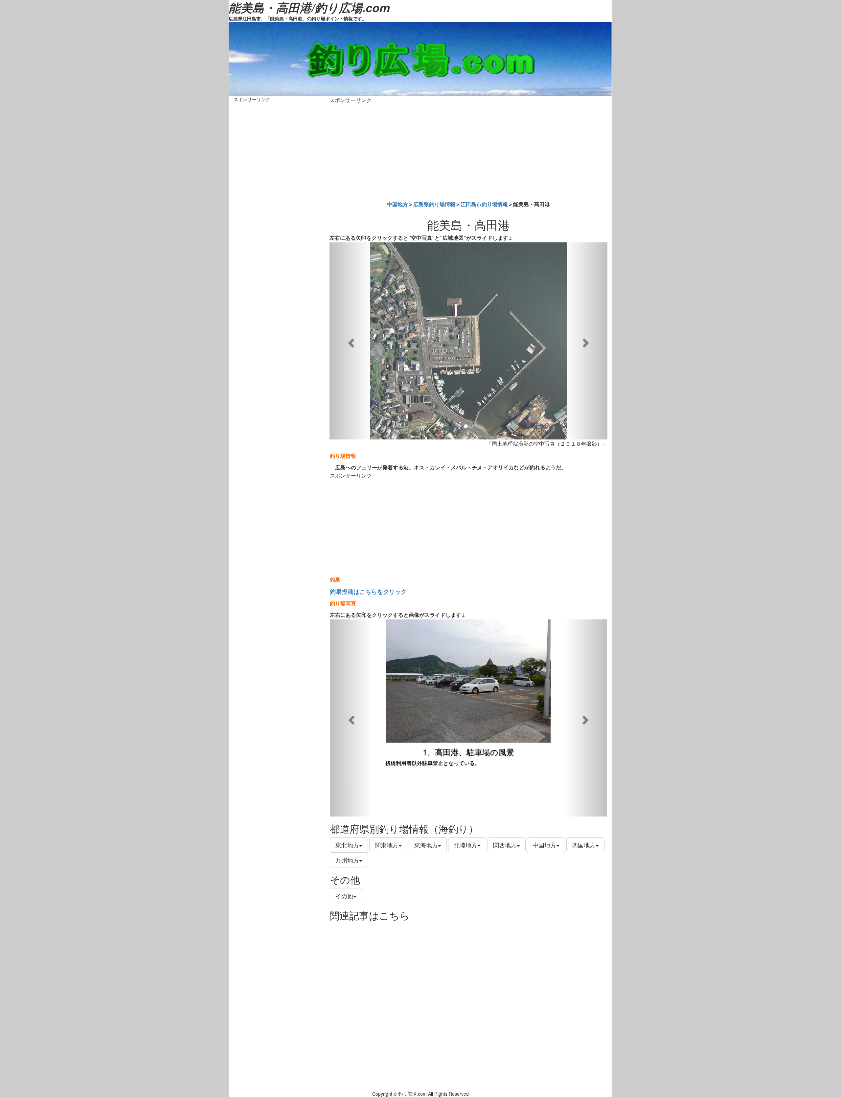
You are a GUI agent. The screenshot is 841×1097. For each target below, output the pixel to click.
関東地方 (386, 844)
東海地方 (426, 844)
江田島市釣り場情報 (484, 204)
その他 (344, 895)
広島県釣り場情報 (434, 204)
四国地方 (584, 844)
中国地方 (397, 204)
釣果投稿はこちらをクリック (368, 591)
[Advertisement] (468, 151)
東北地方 (347, 844)
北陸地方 (465, 844)
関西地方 (505, 844)
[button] (350, 340)
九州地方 (347, 860)
